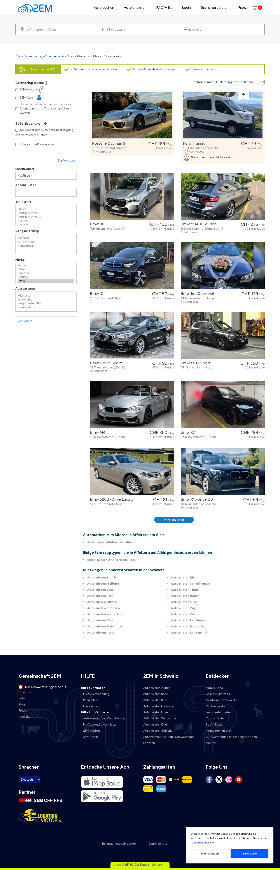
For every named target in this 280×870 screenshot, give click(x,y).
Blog (22, 704)
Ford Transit (193, 143)
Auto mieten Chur (100, 620)
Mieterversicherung (96, 694)
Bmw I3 (95, 293)
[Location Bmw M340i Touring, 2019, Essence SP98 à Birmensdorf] (223, 196)
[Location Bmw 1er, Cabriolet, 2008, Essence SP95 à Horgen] (223, 265)
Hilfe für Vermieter (95, 712)
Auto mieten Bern (100, 596)
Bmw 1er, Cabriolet (197, 293)
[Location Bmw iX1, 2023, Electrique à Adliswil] (132, 196)
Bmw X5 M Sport (195, 363)
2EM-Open (90, 737)
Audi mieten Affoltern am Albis (109, 542)
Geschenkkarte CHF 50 (222, 694)
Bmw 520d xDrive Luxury (110, 499)
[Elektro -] (46, 221)
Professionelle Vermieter (99, 724)
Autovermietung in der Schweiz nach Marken (231, 740)
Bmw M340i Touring (198, 224)
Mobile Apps (214, 688)
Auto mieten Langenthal (189, 632)
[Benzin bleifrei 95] (46, 217)
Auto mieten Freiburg (103, 583)
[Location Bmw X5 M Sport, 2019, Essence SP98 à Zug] (223, 335)
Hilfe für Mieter (93, 688)
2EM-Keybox (92, 731)
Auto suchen (104, 7)
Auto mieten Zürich (101, 577)
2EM (18, 56)
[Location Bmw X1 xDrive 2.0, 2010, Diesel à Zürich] (223, 471)
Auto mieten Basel (100, 590)
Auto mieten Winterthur (105, 614)
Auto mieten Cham (184, 614)
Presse (23, 710)
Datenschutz (158, 844)
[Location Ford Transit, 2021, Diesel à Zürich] (222, 115)
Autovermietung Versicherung (104, 718)
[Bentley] (46, 277)
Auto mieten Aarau (101, 632)
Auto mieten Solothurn (104, 626)
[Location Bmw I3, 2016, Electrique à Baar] (132, 265)
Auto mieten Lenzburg (187, 620)
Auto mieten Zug (183, 608)
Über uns (25, 692)
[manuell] (46, 238)
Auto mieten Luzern (102, 602)
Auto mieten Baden (185, 596)
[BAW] (46, 269)
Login (186, 7)
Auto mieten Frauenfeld (188, 626)
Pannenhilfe (91, 700)
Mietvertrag (91, 706)
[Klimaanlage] (46, 307)
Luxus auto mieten (218, 712)
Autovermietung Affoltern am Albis (44, 56)
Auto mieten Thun (184, 590)
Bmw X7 (187, 432)
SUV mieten (214, 724)
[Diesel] (46, 209)
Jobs (22, 698)
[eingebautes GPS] (46, 304)
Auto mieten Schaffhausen (190, 583)
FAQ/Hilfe (164, 7)
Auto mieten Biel (183, 577)
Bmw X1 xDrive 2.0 (196, 499)
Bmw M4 (97, 432)
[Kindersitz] (46, 300)
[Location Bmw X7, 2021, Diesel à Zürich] (223, 404)
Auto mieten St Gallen (103, 608)
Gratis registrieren (214, 7)
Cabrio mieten (216, 718)
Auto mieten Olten (185, 602)
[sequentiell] (46, 246)
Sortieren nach (202, 82)
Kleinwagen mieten (219, 731)
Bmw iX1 (96, 224)
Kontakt (24, 717)
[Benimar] (46, 273)
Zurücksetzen (67, 160)
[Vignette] (46, 296)
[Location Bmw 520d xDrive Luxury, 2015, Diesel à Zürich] (132, 471)
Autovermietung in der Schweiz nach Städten (168, 740)
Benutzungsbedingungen (119, 844)
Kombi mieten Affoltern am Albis (111, 560)
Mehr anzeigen (174, 520)
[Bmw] (46, 281)
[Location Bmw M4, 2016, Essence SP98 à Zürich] (132, 404)
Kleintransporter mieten (222, 700)
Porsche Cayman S (107, 143)
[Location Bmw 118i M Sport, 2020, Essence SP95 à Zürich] (132, 335)
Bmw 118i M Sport (105, 363)
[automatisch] (46, 242)
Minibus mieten (216, 706)
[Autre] (46, 265)
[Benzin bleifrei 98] (46, 213)
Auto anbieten (135, 7)
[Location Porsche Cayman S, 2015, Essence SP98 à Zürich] (132, 115)
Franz (242, 7)
